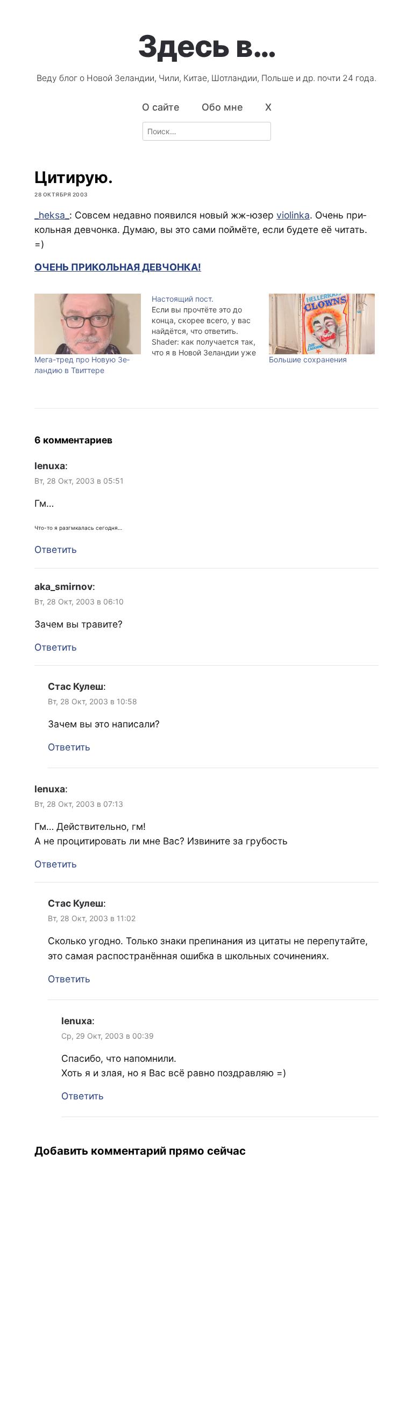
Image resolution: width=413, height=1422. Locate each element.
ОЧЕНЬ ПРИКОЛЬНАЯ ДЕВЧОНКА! (117, 267)
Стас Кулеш (75, 686)
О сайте (161, 107)
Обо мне (222, 107)
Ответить (55, 549)
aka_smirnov (63, 586)
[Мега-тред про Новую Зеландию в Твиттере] (87, 324)
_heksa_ (51, 215)
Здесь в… (207, 46)
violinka (293, 215)
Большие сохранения (308, 359)
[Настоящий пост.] (210, 326)
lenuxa (49, 465)
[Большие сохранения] (322, 324)
